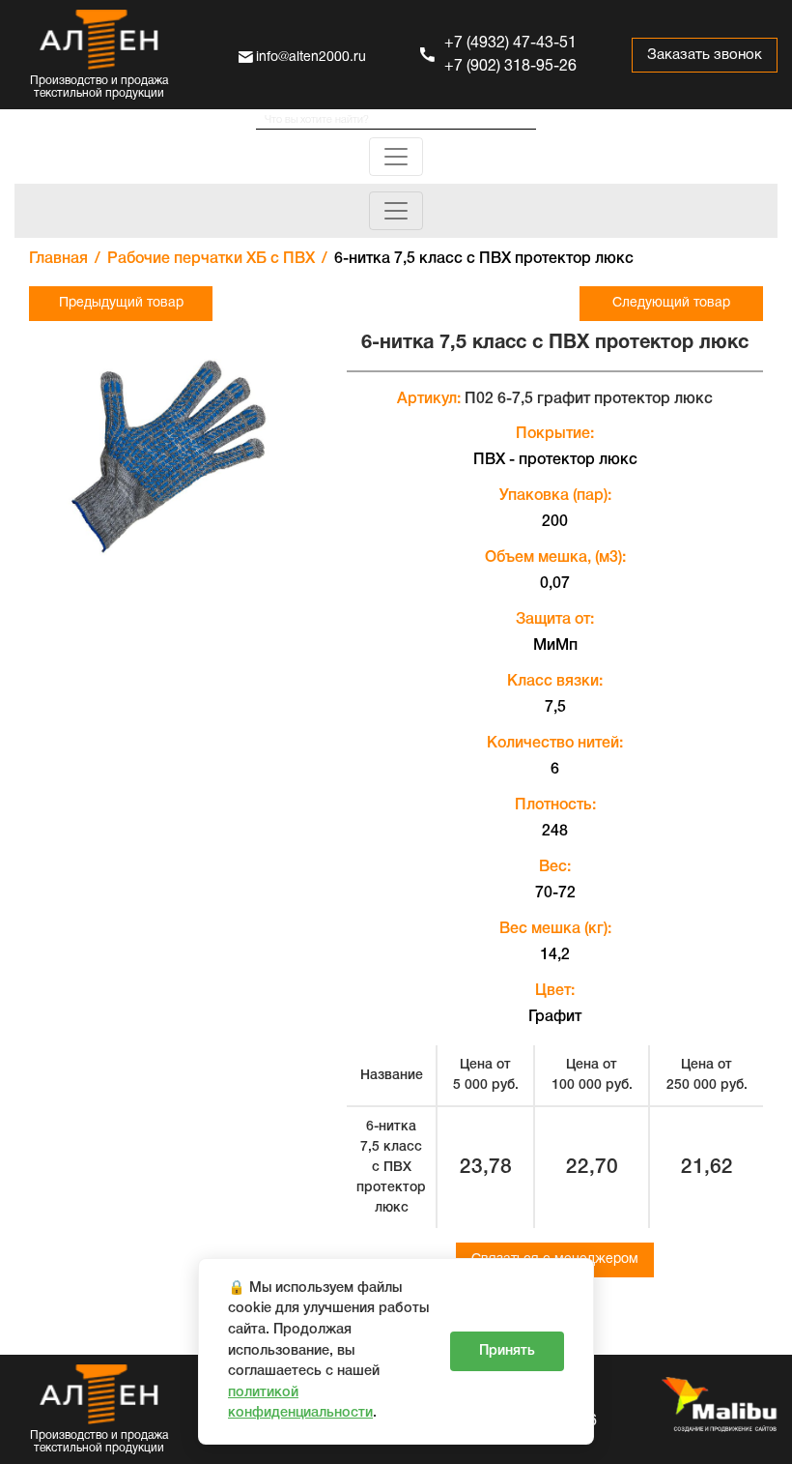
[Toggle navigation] (396, 156)
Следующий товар (671, 303)
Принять (507, 1351)
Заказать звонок (704, 55)
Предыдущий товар (121, 303)
